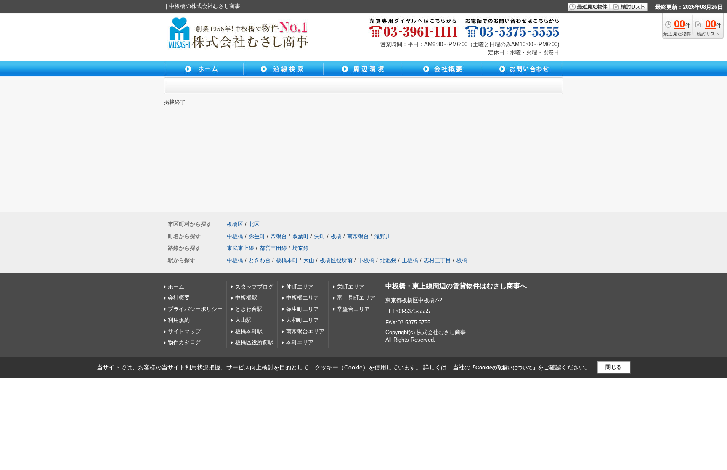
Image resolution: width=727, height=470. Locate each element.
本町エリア (299, 342)
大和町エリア (302, 320)
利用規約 (179, 320)
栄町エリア (350, 287)
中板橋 (235, 236)
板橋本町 (287, 260)
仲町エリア (299, 287)
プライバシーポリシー (195, 309)
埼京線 (300, 248)
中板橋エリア (302, 298)
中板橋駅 (246, 298)
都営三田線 (273, 248)
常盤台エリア (353, 309)
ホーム (176, 287)
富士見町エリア (356, 298)
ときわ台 (260, 260)
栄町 (319, 236)
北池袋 (388, 260)
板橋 (336, 236)
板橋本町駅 (249, 331)
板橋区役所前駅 (254, 342)
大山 (308, 260)
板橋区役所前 (336, 260)
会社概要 (179, 298)
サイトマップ (184, 331)
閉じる (613, 367)
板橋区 (235, 224)
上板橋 (410, 260)
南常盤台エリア (305, 331)
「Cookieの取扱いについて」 (504, 368)
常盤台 (279, 236)
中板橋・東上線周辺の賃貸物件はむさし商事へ (456, 285)
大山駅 (243, 320)
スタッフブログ (254, 287)
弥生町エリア (302, 309)
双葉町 (300, 236)
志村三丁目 (437, 260)
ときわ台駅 (249, 309)
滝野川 (382, 236)
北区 (254, 224)
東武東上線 (240, 248)
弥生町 (257, 236)
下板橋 (366, 260)
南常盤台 (358, 236)
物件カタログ (184, 342)
